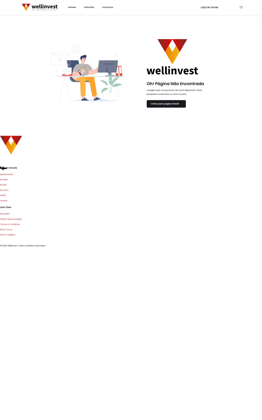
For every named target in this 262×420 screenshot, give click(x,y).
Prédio (3, 195)
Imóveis (72, 7)
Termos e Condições (10, 224)
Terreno (4, 200)
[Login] (226, 7)
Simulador (5, 213)
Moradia (4, 179)
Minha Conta (6, 229)
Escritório (4, 190)
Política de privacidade (11, 219)
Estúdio (3, 184)
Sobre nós (89, 7)
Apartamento (6, 174)
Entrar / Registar (7, 234)
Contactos (107, 7)
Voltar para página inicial (165, 103)
